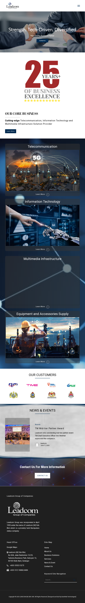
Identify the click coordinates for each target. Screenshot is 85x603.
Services (47, 559)
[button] (78, 6)
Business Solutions (51, 555)
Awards (37, 424)
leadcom (44, 443)
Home (46, 548)
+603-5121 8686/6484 (19, 570)
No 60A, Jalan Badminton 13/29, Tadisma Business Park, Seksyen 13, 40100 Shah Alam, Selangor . (22, 558)
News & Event (49, 563)
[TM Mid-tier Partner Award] (17, 435)
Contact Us (42, 40)
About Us (47, 551)
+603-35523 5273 (17, 565)
